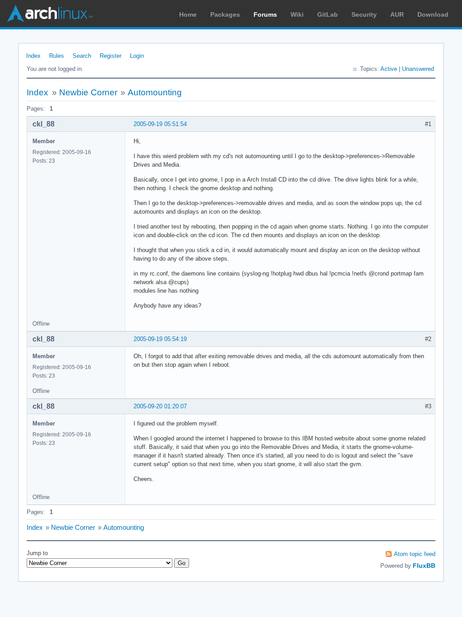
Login (137, 55)
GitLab (327, 14)
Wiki (297, 14)
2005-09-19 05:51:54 (160, 124)
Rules (56, 55)
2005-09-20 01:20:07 (160, 406)
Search (82, 55)
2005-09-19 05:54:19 (160, 339)
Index (33, 55)
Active (388, 68)
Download (432, 14)
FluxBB (424, 565)
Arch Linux (49, 14)
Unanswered (418, 68)
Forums (265, 14)
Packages (225, 14)
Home (188, 14)
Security (364, 14)
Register (110, 55)
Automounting (155, 92)
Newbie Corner (88, 92)
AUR (397, 14)
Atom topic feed (414, 554)
